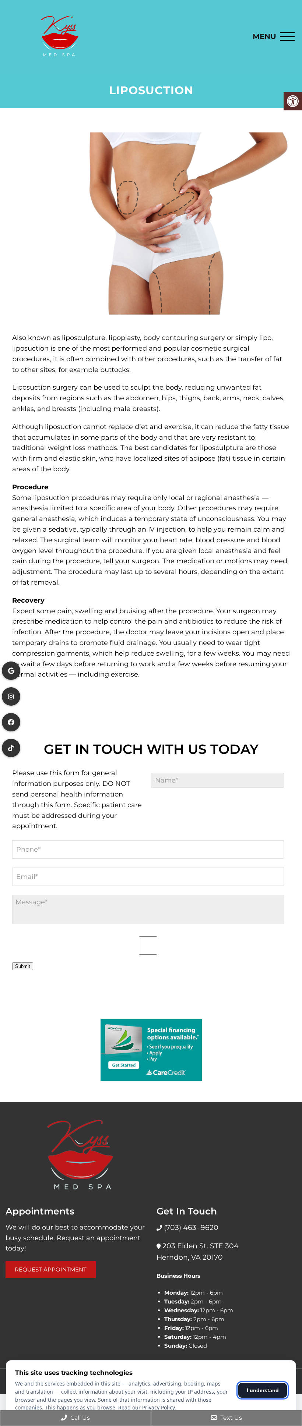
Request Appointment (51, 1269)
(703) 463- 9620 (190, 1227)
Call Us (79, 1417)
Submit (22, 966)
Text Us (230, 1417)
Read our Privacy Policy (146, 1407)
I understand (263, 1390)
